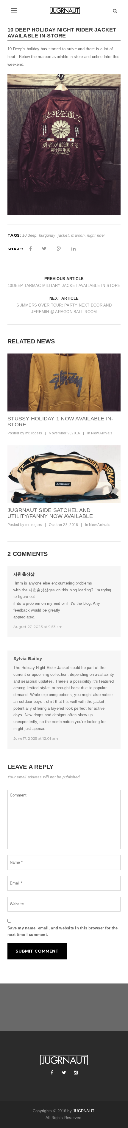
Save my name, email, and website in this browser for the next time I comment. (62, 931)
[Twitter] (64, 1072)
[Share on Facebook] (30, 249)
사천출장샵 (24, 574)
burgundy (47, 235)
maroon (78, 235)
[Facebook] (52, 1072)
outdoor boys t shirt (36, 701)
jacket (63, 235)
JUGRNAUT (83, 1111)
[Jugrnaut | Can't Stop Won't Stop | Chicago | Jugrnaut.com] (64, 10)
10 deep (29, 235)
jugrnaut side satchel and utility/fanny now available (50, 513)
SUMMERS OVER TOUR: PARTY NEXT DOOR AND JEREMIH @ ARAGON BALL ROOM (64, 308)
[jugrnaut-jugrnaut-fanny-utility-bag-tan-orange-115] (64, 474)
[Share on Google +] (59, 249)
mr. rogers (33, 433)
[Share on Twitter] (44, 249)
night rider (96, 235)
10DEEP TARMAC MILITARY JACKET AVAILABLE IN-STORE (64, 285)
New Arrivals (101, 433)
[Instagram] (75, 1072)
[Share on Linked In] (73, 249)
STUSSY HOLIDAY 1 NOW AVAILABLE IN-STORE (60, 422)
